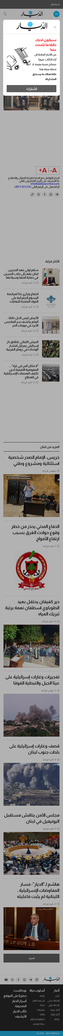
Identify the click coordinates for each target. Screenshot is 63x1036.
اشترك (31, 89)
